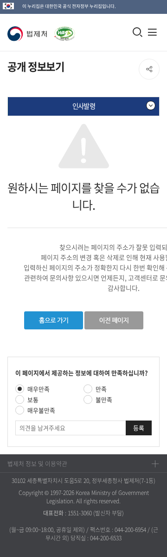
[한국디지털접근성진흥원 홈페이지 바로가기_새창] (63, 29)
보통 (33, 399)
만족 (101, 388)
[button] (29, 33)
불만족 (104, 399)
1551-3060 (80, 513)
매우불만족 (41, 410)
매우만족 (38, 388)
